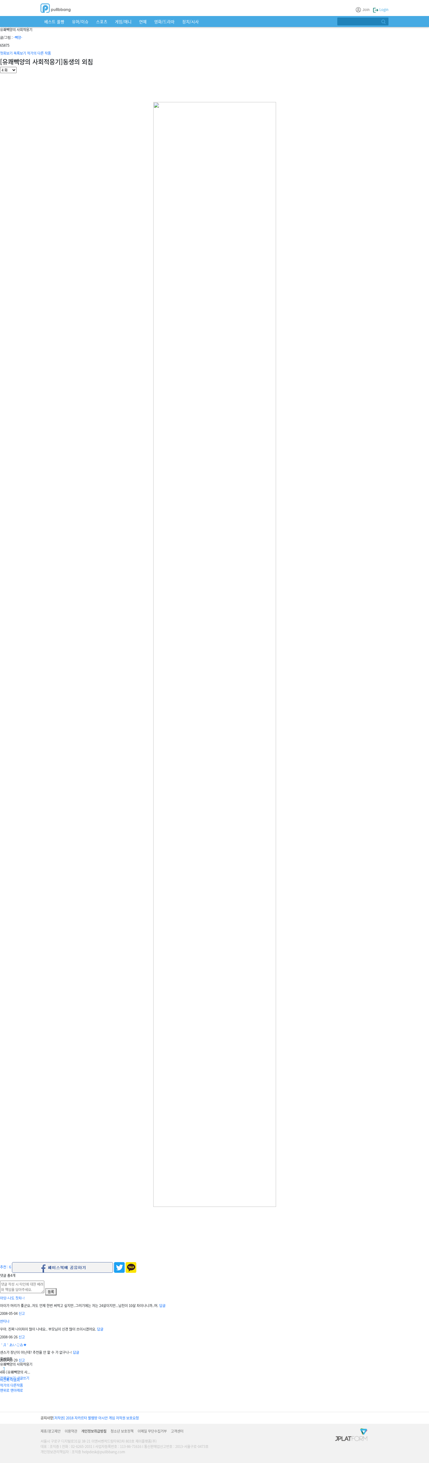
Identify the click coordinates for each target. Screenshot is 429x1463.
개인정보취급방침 (93, 1430)
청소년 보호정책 (122, 1430)
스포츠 (101, 21)
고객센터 (177, 1430)
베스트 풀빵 (54, 21)
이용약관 (71, 1430)
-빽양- (18, 37)
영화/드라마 (164, 21)
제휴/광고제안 (51, 1430)
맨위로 (4, 1390)
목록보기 (20, 53)
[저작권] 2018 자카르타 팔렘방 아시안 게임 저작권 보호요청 (96, 1417)
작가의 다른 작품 (39, 53)
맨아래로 (16, 1390)
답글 (162, 1305)
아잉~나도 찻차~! (12, 1297)
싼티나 (4, 1321)
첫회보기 (6, 53)
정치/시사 (190, 21)
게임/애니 (123, 21)
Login (383, 9)
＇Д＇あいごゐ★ (13, 1344)
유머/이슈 (80, 21)
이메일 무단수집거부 (152, 1430)
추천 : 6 (5, 1266)
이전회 (4, 1379)
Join (366, 9)
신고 (22, 1313)
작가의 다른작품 (11, 1385)
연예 (143, 21)
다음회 (15, 1379)
